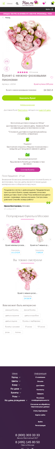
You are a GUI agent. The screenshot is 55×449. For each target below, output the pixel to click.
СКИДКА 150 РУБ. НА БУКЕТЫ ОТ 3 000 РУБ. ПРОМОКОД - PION (27, 14)
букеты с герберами (31, 321)
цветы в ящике (11, 321)
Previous (3, 239)
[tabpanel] (27, 45)
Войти (48, 9)
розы (7, 332)
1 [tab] (27, 63)
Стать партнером (40, 411)
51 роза (28, 327)
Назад (7, 18)
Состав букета (27, 170)
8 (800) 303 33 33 (27, 435)
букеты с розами (12, 327)
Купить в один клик (27, 105)
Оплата (40, 381)
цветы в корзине (12, 315)
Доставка (40, 385)
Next (50, 239)
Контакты (40, 390)
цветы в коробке (31, 315)
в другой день (45, 110)
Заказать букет (27, 98)
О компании (40, 377)
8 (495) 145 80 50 (27, 442)
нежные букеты (11, 310)
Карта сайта (40, 415)
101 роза (41, 327)
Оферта (40, 394)
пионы (18, 332)
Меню (10, 3)
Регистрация (40, 425)
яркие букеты (30, 310)
